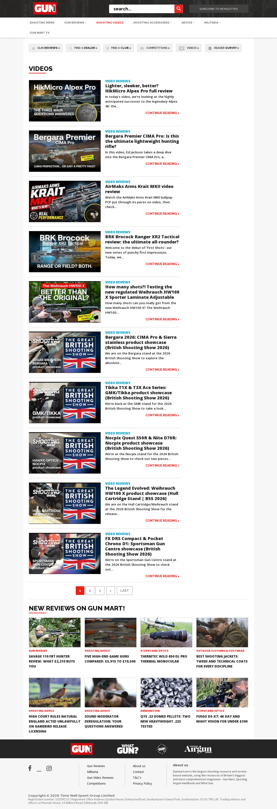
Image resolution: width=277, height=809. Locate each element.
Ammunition (150, 711)
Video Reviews (117, 81)
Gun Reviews (74, 22)
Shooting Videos (110, 22)
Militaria (211, 22)
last (124, 591)
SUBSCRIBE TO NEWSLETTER (219, 8)
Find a (85, 47)
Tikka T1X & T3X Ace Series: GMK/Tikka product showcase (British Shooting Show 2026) (138, 393)
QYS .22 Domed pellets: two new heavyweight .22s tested (165, 721)
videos (193, 47)
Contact (138, 772)
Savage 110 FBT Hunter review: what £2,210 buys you (52, 661)
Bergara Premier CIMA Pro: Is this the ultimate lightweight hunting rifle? (142, 141)
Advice (187, 22)
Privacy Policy (142, 783)
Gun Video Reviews (100, 778)
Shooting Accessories (151, 22)
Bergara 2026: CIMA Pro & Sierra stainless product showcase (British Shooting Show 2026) (141, 342)
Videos (41, 68)
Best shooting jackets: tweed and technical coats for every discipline (222, 661)
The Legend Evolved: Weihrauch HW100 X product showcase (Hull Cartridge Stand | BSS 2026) (141, 493)
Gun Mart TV (40, 32)
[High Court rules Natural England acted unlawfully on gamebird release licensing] (55, 693)
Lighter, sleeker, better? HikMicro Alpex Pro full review (139, 88)
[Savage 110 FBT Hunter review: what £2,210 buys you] (55, 633)
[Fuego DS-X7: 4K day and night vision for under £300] (222, 693)
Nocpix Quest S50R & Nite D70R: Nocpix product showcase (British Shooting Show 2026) (141, 443)
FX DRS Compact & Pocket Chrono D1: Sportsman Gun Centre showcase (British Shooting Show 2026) (135, 546)
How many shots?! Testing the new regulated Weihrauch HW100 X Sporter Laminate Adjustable (142, 292)
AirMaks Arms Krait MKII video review (139, 188)
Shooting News (42, 22)
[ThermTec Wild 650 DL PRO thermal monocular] (166, 633)
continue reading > (162, 112)
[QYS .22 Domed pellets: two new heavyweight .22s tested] (166, 693)
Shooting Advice (97, 651)
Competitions (158, 47)
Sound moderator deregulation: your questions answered (104, 721)
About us (139, 766)
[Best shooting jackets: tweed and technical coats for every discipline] (222, 633)
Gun (48, 47)
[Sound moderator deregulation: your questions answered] (111, 693)
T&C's (137, 778)
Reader (226, 47)
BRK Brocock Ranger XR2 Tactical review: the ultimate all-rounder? (142, 239)
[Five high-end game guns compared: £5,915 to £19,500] (111, 633)
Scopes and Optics (154, 651)
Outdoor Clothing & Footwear (220, 651)
